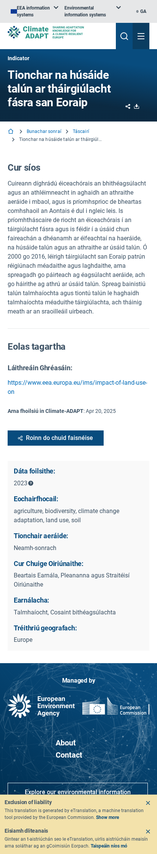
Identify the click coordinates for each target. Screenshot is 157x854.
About (66, 742)
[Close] (147, 803)
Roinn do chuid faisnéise (59, 437)
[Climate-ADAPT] (59, 32)
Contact (69, 755)
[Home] (11, 132)
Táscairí (81, 131)
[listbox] (34, 11)
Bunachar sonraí (44, 131)
